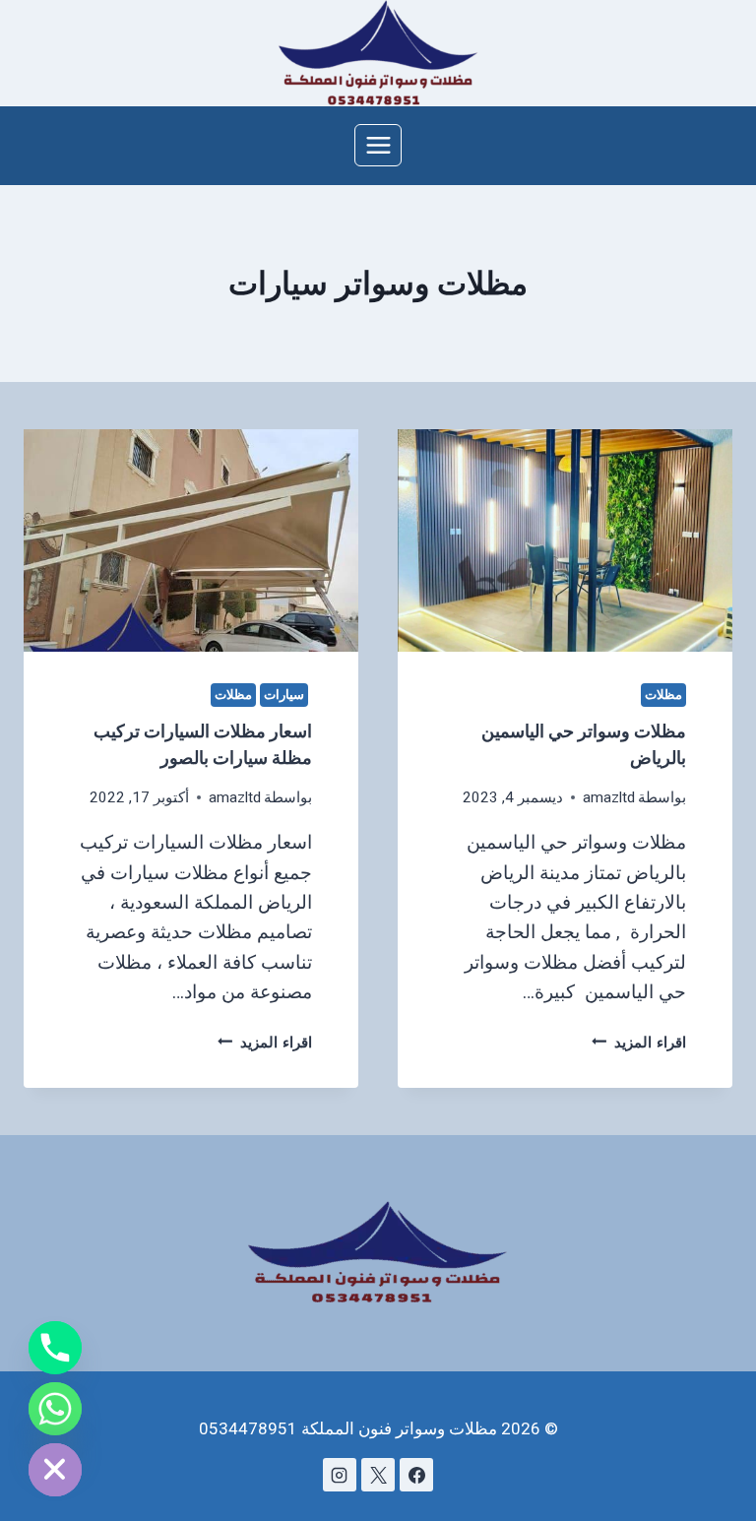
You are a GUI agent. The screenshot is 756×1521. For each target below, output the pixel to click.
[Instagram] (339, 1474)
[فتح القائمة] (378, 144)
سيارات (284, 694)
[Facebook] (416, 1474)
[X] (378, 1474)
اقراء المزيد (639, 1042)
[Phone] (55, 1347)
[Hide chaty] (55, 1469)
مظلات (663, 694)
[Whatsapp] (55, 1408)
